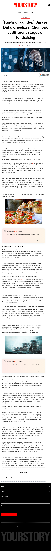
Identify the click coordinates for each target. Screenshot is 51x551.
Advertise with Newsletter (8, 514)
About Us (3, 518)
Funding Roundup (7, 477)
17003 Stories (31, 45)
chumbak (20, 477)
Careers (19, 518)
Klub (30, 477)
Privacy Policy (37, 518)
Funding (25, 17)
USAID (38, 477)
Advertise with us (23, 472)
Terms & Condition (5, 521)
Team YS (24, 45)
